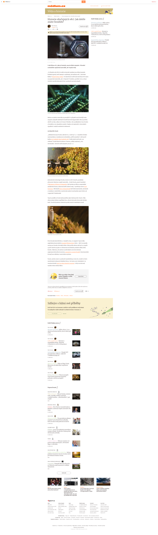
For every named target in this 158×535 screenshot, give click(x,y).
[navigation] (1, 2)
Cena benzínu (85, 515)
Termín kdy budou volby (52, 509)
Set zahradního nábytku (89, 517)
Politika (50, 407)
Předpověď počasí (73, 515)
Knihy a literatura (53, 375)
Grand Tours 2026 (61, 512)
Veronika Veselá (52, 404)
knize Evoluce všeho (57, 77)
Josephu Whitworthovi (68, 243)
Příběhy (50, 430)
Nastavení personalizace (79, 527)
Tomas (49, 438)
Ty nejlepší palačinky (83, 504)
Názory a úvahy (52, 364)
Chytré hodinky (97, 519)
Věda (62, 295)
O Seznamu (60, 525)
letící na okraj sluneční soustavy (65, 263)
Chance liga (71, 504)
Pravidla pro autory (93, 525)
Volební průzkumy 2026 (52, 506)
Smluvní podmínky (68, 525)
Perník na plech (82, 512)
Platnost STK (103, 512)
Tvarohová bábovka (82, 509)
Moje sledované (94, 5)
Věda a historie (52, 394)
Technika (58, 295)
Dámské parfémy (76, 519)
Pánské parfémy (104, 519)
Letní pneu (82, 519)
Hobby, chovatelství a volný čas (57, 452)
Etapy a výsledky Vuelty (62, 506)
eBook (50, 29)
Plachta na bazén (67, 517)
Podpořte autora (83, 26)
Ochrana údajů (85, 525)
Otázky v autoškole (104, 511)
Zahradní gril (96, 517)
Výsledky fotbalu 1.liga (73, 506)
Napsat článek (80, 276)
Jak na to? (64, 313)
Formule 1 (70, 511)
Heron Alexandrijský (64, 189)
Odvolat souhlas (101, 525)
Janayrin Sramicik (52, 391)
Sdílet (55, 29)
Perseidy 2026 (79, 515)
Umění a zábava (52, 441)
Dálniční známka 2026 (105, 506)
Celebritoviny (51, 427)
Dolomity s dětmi (93, 512)
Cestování (50, 464)
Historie (71, 295)
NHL (69, 512)
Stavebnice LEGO (69, 519)
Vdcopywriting (51, 450)
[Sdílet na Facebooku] (86, 291)
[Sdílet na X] (88, 291)
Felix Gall (59, 511)
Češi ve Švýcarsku (93, 509)
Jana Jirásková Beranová (54, 461)
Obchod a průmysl (96, 23)
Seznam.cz (154, 1)
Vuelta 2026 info (61, 504)
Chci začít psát (106, 5)
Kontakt (79, 525)
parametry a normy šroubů (72, 252)
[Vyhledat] (84, 1)
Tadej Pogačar (60, 509)
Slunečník (78, 517)
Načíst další (64, 472)
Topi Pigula (54, 25)
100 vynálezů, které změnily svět (60, 139)
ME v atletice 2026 (72, 509)
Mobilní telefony (62, 519)
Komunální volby (51, 512)
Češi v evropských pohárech (94, 515)
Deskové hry (87, 519)
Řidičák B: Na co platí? (105, 509)
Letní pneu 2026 (103, 504)
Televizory (92, 519)
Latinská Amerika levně (94, 511)
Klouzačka (82, 517)
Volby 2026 (50, 504)
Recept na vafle (82, 511)
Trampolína (73, 517)
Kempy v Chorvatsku (94, 504)
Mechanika (66, 295)
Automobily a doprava (97, 40)
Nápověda (74, 525)
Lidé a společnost (96, 31)
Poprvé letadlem (93, 506)
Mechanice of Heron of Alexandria (58, 184)
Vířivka (101, 517)
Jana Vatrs (50, 416)
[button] (68, 46)
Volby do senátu (50, 511)
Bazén (62, 517)
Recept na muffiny (82, 506)
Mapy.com (67, 515)
